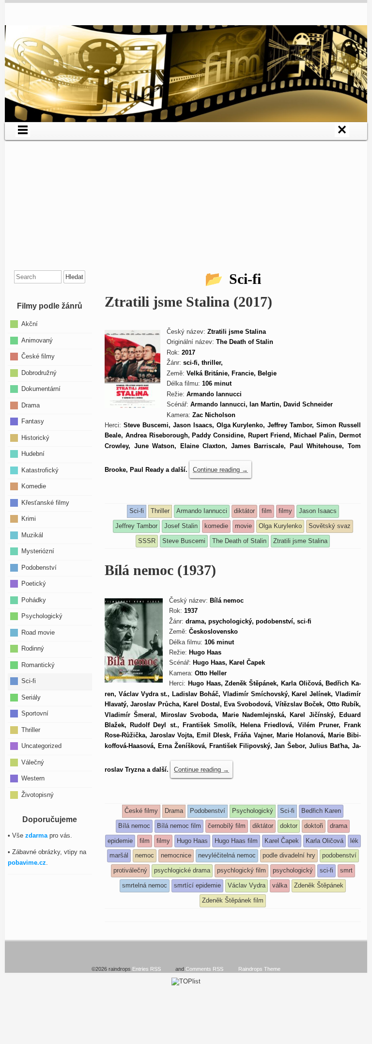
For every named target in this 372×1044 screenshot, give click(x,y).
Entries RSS (146, 969)
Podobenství (39, 567)
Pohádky (33, 599)
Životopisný (37, 794)
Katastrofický (40, 469)
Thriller (30, 729)
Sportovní (34, 713)
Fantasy (32, 421)
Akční (29, 323)
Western (33, 778)
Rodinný (32, 648)
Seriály (31, 697)
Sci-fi (28, 681)
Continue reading (220, 469)
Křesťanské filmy (45, 502)
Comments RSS (204, 969)
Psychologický (41, 616)
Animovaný (37, 339)
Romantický (38, 664)
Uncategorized (41, 745)
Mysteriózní (37, 551)
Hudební (33, 453)
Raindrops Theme (259, 969)
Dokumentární (41, 388)
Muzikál (32, 534)
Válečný (32, 761)
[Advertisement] (186, 208)
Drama (30, 404)
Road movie (38, 632)
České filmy (38, 356)
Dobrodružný (39, 372)
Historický (35, 437)
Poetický (33, 583)
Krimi (28, 518)
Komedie (33, 486)
